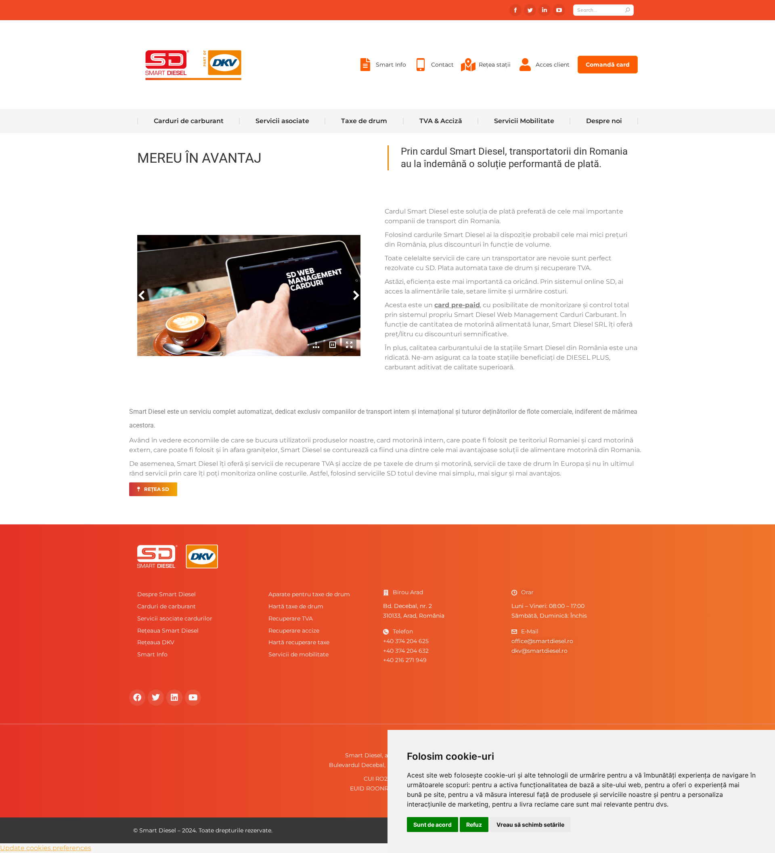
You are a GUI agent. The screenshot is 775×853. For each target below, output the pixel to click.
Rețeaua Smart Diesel (168, 630)
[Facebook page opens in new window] (515, 10)
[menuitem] (381, 64)
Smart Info (152, 654)
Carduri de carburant (166, 606)
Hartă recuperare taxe (298, 642)
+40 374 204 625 (406, 641)
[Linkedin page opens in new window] (544, 10)
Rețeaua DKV (155, 642)
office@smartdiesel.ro (542, 641)
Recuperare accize (293, 630)
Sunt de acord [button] (432, 824)
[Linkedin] (174, 698)
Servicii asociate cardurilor (174, 618)
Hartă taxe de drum (295, 606)
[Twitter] (156, 698)
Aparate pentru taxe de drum (309, 594)
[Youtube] (193, 698)
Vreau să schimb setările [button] (530, 824)
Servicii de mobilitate (298, 654)
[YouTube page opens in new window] (559, 10)
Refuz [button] (474, 824)
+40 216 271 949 (405, 660)
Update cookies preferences (45, 848)
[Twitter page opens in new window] (530, 10)
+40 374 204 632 (406, 650)
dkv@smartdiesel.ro (539, 650)
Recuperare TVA (290, 618)
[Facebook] (137, 698)
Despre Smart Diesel (166, 594)
